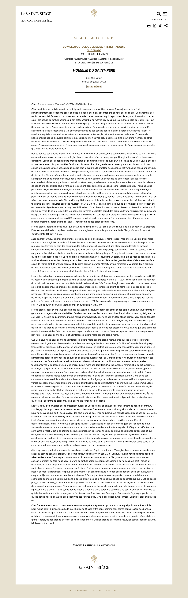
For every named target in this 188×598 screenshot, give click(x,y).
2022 (50, 20)
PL (107, 37)
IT (102, 37)
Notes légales (81, 591)
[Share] (166, 26)
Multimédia (94, 86)
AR (75, 37)
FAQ (70, 591)
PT (112, 37)
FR (97, 37)
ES (92, 37)
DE (81, 37)
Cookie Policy (95, 591)
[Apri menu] (164, 13)
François (27, 20)
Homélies (40, 20)
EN (86, 37)
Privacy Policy (110, 591)
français (156, 20)
